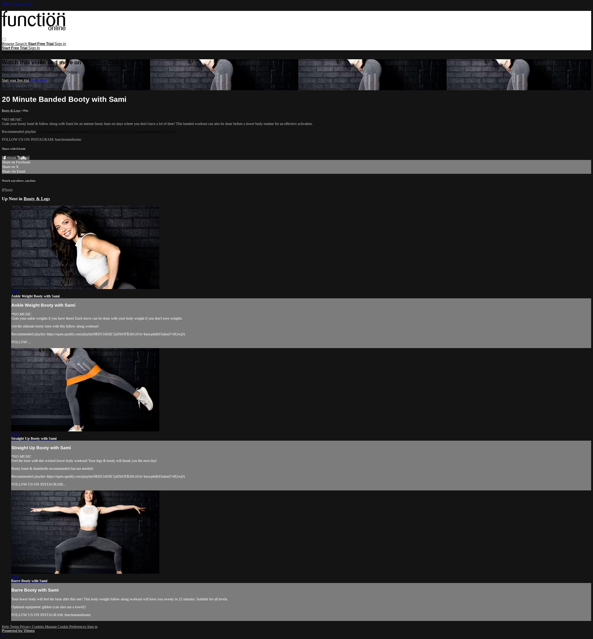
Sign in (60, 44)
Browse (8, 44)
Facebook (9, 158)
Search (21, 44)
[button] (4, 39)
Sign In (34, 48)
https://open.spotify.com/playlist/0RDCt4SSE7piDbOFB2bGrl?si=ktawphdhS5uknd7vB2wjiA (106, 132)
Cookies (38, 627)
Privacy (26, 627)
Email (25, 158)
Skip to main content (17, 4)
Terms (15, 627)
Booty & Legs (11, 110)
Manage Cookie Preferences (66, 627)
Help (6, 627)
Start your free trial (16, 80)
